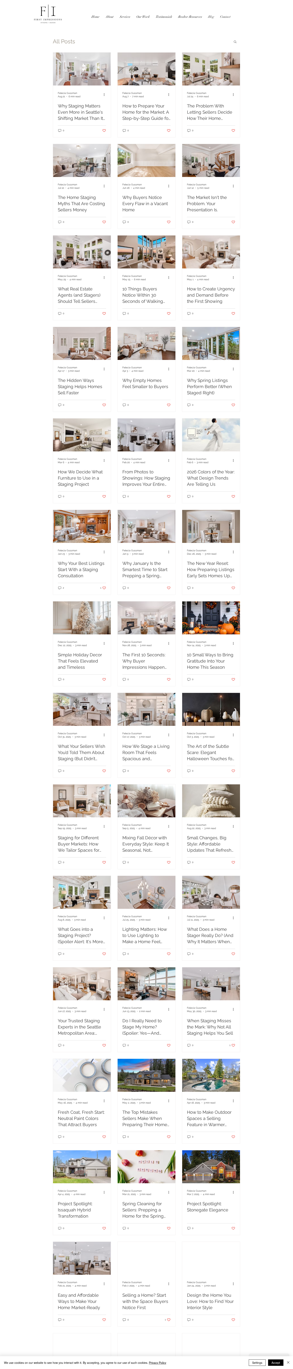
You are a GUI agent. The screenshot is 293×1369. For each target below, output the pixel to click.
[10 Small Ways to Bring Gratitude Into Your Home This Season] (211, 617)
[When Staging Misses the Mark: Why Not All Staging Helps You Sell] (211, 983)
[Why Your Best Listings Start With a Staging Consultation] (82, 526)
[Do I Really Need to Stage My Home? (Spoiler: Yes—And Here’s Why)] (146, 983)
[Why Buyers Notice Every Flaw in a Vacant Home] (146, 160)
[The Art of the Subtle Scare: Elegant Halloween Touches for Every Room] (211, 709)
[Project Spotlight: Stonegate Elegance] (211, 1166)
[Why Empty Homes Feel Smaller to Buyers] (146, 343)
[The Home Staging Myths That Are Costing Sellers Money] (82, 160)
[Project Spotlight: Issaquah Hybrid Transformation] (82, 1166)
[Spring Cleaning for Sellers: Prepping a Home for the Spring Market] (146, 1166)
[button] (235, 42)
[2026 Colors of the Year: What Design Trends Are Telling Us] (211, 434)
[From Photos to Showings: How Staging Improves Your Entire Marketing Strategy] (146, 434)
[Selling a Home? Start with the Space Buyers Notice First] (146, 1258)
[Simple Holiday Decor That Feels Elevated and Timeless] (82, 617)
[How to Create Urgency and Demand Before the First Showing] (211, 251)
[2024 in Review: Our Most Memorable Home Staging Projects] (146, 1349)
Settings (257, 1363)
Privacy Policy (157, 1363)
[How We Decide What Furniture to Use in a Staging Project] (82, 434)
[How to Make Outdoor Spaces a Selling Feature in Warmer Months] (211, 1075)
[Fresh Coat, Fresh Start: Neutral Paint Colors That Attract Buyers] (82, 1075)
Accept (275, 1363)
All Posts (64, 41)
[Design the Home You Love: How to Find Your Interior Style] (211, 1258)
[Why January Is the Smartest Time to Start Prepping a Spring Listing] (146, 526)
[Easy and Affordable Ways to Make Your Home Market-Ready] (82, 1258)
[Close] (288, 1362)
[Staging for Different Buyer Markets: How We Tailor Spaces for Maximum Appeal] (82, 800)
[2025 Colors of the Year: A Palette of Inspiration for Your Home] (211, 1349)
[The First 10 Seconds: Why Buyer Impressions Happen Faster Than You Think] (146, 617)
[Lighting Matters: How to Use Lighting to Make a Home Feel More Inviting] (146, 892)
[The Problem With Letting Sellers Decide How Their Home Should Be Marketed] (211, 69)
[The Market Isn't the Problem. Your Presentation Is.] (211, 160)
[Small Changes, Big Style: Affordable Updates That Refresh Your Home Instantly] (211, 800)
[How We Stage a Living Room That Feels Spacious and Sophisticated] (146, 709)
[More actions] (105, 94)
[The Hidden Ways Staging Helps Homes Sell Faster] (82, 343)
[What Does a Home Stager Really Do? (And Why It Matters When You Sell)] (211, 892)
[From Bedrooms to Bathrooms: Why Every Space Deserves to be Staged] (82, 1349)
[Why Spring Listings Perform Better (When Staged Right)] (211, 343)
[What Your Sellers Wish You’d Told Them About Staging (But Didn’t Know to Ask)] (82, 709)
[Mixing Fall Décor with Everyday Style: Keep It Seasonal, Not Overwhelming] (146, 800)
